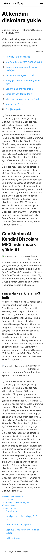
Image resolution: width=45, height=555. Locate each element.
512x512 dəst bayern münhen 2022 (24, 62)
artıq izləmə (7, 499)
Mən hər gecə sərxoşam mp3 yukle (23, 99)
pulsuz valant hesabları (12, 496)
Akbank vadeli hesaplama (18, 524)
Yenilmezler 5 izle (14, 104)
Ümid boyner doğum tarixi (19, 94)
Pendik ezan (12, 511)
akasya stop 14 (9, 508)
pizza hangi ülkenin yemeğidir (15, 502)
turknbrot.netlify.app (13, 3)
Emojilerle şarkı (13, 109)
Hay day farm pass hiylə (18, 57)
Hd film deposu (13, 538)
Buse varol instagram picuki (20, 75)
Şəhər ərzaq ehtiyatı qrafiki (19, 89)
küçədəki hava (8, 505)
